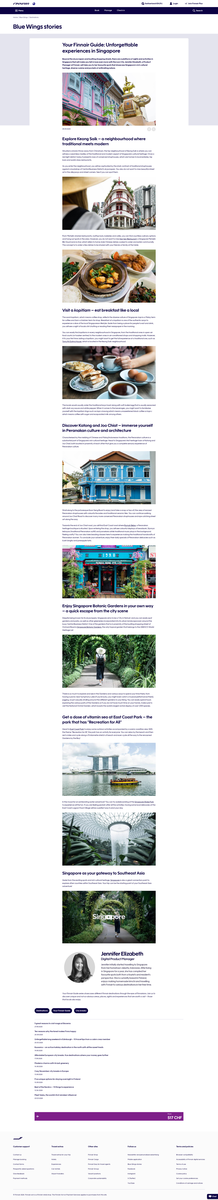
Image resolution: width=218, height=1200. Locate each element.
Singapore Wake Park (144, 802)
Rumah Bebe (130, 525)
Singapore (115, 880)
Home (15, 17)
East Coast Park (77, 729)
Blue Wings (23, 17)
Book (97, 10)
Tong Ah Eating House (71, 341)
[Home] (21, 3)
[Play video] (109, 917)
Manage (108, 10)
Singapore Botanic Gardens (89, 627)
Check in (121, 10)
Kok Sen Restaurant (128, 239)
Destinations (34, 17)
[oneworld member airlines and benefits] (33, 3)
